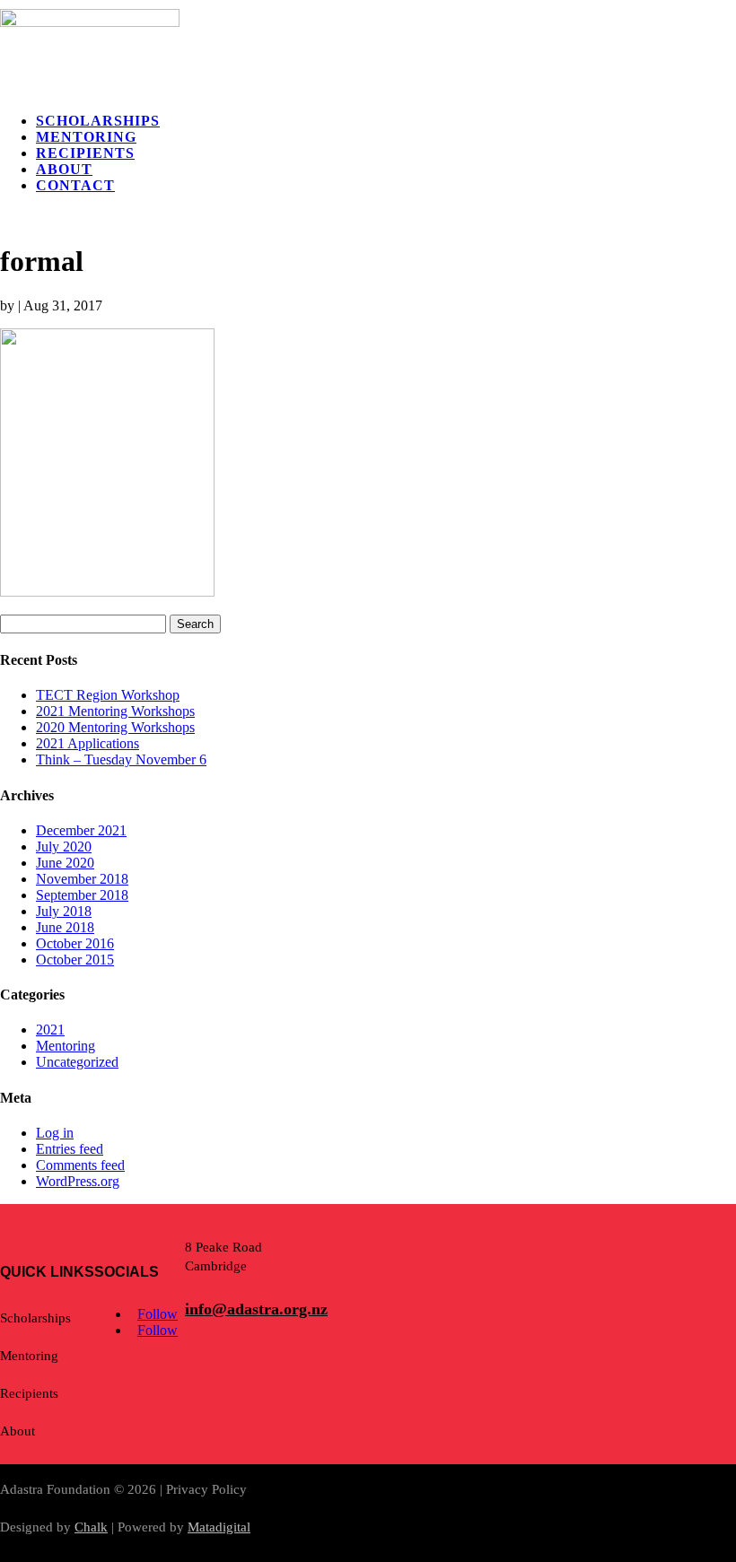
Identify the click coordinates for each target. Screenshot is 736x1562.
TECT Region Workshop (108, 694)
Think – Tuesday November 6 (121, 759)
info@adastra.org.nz (256, 1309)
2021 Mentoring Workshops (115, 711)
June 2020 (65, 862)
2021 (50, 1029)
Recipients (85, 153)
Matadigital (219, 1527)
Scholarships (98, 120)
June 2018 (65, 927)
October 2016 (75, 943)
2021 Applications (87, 743)
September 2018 (82, 895)
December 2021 (81, 830)
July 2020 (64, 846)
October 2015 (75, 959)
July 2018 (64, 911)
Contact (75, 185)
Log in (55, 1132)
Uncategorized (77, 1061)
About (64, 169)
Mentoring (86, 136)
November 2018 (82, 878)
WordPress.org (77, 1181)
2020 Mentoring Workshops (115, 727)
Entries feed (69, 1148)
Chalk (91, 1527)
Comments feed (80, 1165)
